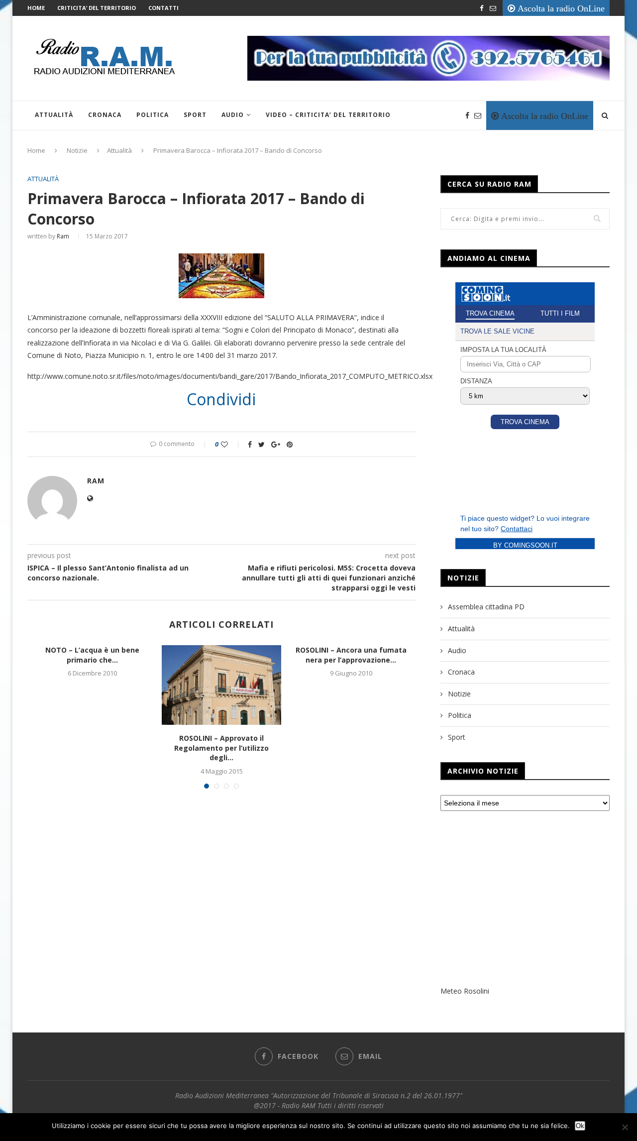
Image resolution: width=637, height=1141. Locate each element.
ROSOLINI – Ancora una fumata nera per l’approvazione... (351, 655)
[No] (625, 1127)
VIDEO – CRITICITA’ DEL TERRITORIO (328, 115)
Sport (195, 115)
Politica (152, 115)
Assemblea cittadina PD (486, 606)
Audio (232, 115)
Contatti (163, 7)
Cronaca (104, 115)
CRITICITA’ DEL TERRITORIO (96, 7)
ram (63, 236)
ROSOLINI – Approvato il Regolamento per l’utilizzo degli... (221, 747)
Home (36, 7)
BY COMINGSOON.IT (525, 545)
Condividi (221, 399)
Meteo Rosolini (464, 991)
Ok (580, 1126)
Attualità (54, 115)
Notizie (77, 150)
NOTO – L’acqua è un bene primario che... (92, 655)
